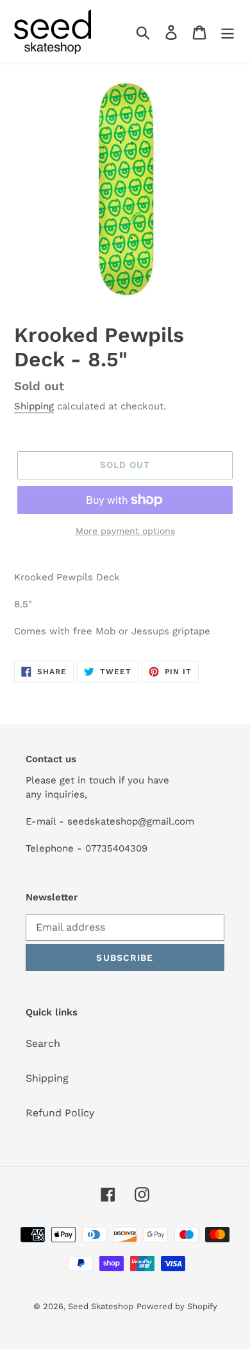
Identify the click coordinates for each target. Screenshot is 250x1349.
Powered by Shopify (177, 1306)
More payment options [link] (125, 531)
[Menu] (227, 31)
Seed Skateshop (100, 1306)
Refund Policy (60, 1113)
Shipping (34, 406)
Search (43, 1043)
